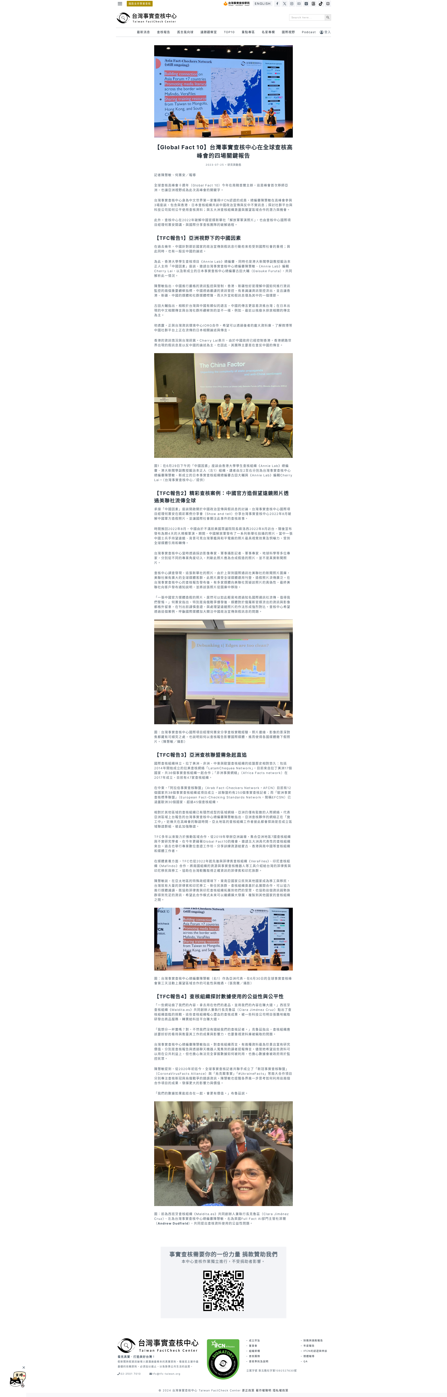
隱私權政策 (280, 1390)
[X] (284, 4)
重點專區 (248, 32)
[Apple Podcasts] (306, 4)
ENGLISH (263, 3)
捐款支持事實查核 (140, 3)
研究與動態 (234, 164)
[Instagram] (292, 4)
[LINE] (328, 4)
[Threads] (313, 4)
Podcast (309, 32)
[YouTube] (299, 4)
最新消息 (143, 32)
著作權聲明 (264, 1390)
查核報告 (163, 32)
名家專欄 (268, 32)
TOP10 (229, 32)
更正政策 (248, 1390)
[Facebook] (277, 4)
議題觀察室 (208, 32)
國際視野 (288, 32)
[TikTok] (321, 4)
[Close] (23, 1367)
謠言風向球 (185, 32)
